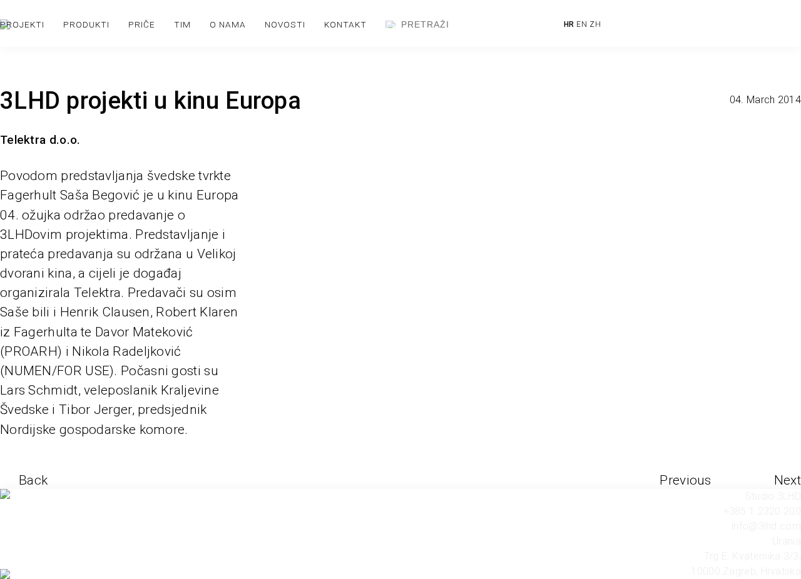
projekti (22, 24)
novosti (285, 24)
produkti (86, 24)
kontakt (345, 24)
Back (33, 480)
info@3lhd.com (766, 526)
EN (581, 24)
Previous (685, 480)
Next (787, 480)
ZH (595, 24)
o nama (228, 24)
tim (182, 24)
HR (569, 24)
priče (141, 24)
